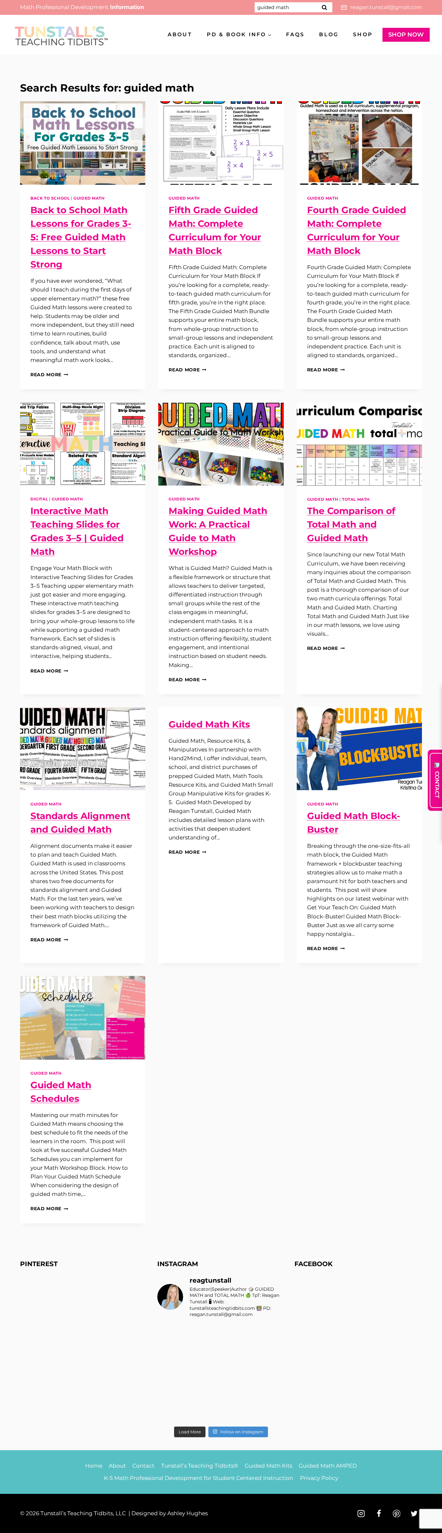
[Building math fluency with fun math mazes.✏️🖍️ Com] (270, 1353)
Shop (363, 34)
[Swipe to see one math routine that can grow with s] (237, 1334)
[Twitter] (414, 1513)
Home (93, 1465)
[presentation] (82, 143)
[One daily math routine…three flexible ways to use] (204, 1393)
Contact (143, 1465)
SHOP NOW (406, 34)
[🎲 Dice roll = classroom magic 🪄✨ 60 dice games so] (237, 1373)
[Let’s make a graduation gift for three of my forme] (237, 1413)
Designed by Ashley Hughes (169, 1513)
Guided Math (89, 198)
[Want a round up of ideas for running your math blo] (172, 1373)
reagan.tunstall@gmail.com (386, 7)
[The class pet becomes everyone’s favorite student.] (237, 1353)
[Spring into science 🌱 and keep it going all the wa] (270, 1413)
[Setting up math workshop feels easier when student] (270, 1393)
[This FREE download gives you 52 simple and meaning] (204, 1413)
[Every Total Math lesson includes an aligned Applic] (270, 1334)
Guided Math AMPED (328, 1465)
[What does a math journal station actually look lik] (172, 1334)
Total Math (356, 499)
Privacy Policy (319, 1478)
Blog (328, 34)
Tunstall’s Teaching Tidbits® (199, 1465)
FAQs (295, 34)
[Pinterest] (396, 1513)
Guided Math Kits (209, 724)
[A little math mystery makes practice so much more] (172, 1393)
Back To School (50, 198)
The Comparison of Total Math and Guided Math (351, 524)
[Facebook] (379, 1513)
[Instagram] (361, 1513)
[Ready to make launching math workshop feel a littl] (172, 1353)
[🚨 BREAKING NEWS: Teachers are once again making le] (270, 1373)
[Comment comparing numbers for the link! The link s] (237, 1393)
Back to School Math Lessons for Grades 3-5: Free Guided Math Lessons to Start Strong (80, 237)
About (180, 34)
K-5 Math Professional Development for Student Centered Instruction (198, 1478)
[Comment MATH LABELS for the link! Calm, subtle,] (204, 1373)
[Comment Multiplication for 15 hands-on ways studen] (204, 1334)
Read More (49, 374)
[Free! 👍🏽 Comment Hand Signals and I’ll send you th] (172, 1413)
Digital (39, 499)
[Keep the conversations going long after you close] (204, 1353)
